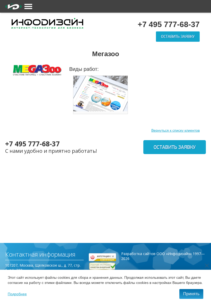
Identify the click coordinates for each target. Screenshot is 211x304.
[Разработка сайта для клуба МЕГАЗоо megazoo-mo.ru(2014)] (100, 93)
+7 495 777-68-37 (32, 143)
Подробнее (17, 294)
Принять (191, 294)
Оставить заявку (178, 36)
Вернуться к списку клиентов (175, 130)
